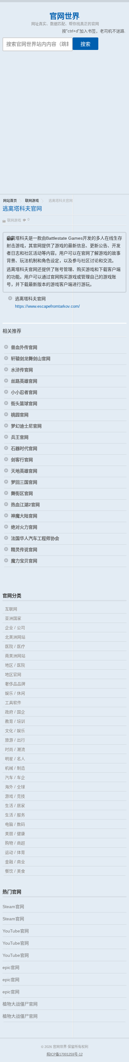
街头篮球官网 (24, 403)
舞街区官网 (22, 493)
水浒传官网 (22, 369)
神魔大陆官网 (24, 515)
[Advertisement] (64, 126)
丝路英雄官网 (24, 381)
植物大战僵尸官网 (20, 1003)
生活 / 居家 (15, 805)
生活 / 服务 (15, 815)
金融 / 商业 (15, 861)
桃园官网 (19, 414)
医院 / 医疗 (15, 646)
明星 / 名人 (15, 758)
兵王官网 (19, 437)
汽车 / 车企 (15, 777)
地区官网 (13, 674)
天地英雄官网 (24, 470)
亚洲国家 (13, 618)
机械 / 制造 (15, 768)
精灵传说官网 (24, 549)
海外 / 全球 (15, 787)
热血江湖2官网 (25, 504)
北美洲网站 (15, 637)
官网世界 (64, 16)
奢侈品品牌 (15, 684)
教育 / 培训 (15, 721)
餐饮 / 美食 (15, 871)
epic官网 (11, 967)
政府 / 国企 (15, 712)
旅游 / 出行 (15, 740)
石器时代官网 (24, 448)
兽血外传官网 (24, 347)
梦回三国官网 (24, 482)
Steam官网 (13, 906)
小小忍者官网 (24, 392)
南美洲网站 (15, 655)
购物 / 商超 (15, 843)
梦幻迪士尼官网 (26, 425)
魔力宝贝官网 (24, 560)
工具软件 (13, 702)
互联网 (11, 609)
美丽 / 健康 (15, 833)
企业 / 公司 (15, 627)
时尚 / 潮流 (15, 749)
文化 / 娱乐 (15, 730)
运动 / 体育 (15, 852)
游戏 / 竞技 (15, 796)
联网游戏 (32, 201)
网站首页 (10, 201)
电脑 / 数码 (15, 824)
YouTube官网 (16, 930)
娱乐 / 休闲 (15, 693)
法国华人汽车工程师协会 (35, 538)
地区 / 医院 (15, 665)
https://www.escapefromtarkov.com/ (47, 306)
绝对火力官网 (24, 527)
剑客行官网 (22, 459)
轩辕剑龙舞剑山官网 (30, 358)
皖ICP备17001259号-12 (65, 1054)
